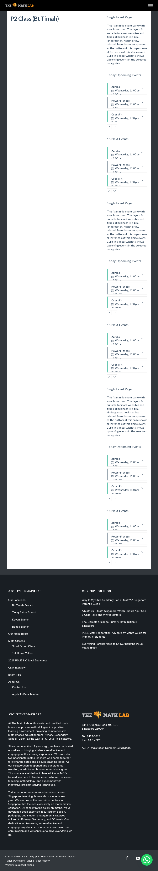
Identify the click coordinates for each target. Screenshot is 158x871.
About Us (13, 681)
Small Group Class (23, 646)
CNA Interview (16, 667)
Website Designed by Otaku (19, 865)
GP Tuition (60, 856)
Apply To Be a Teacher (26, 694)
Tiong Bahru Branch (24, 612)
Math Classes (16, 640)
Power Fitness (125, 104)
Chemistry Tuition (23, 860)
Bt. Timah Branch (22, 605)
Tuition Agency (42, 860)
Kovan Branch (20, 619)
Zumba (125, 90)
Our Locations (16, 599)
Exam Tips (14, 674)
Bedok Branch (20, 626)
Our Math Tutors (18, 633)
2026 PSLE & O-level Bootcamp (27, 660)
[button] (147, 860)
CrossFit (125, 117)
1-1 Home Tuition (22, 653)
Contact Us (19, 687)
